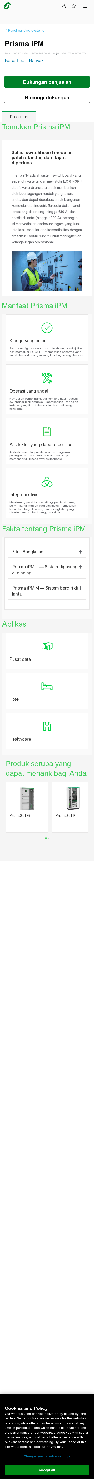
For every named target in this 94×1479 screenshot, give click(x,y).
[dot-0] (46, 838)
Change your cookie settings (47, 1456)
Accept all (47, 1470)
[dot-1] (48, 838)
